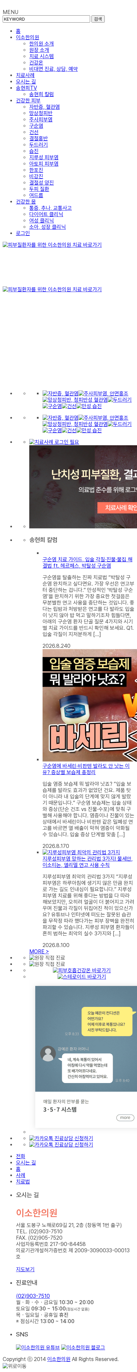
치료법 (23, 1181)
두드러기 (38, 145)
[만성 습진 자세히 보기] (89, 406)
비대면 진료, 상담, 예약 (53, 69)
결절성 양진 (41, 183)
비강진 (36, 176)
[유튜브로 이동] (38, 1347)
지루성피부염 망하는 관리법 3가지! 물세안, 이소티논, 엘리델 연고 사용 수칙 (88, 862)
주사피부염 (41, 119)
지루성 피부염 (44, 157)
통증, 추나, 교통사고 (50, 208)
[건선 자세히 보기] (69, 406)
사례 (20, 1175)
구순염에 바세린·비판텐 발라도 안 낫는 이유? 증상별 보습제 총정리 (86, 769)
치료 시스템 (41, 56)
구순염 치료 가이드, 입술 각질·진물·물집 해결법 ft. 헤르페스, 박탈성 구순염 (87, 562)
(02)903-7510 (33, 1296)
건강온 (36, 63)
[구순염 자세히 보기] (52, 406)
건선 (34, 132)
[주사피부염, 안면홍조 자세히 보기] (103, 393)
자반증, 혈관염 (44, 107)
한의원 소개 (41, 44)
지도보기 (25, 1269)
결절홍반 (38, 138)
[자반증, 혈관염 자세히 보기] (60, 393)
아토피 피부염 (44, 164)
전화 (20, 1156)
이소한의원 (27, 37)
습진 (34, 151)
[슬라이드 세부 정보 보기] (68, 264)
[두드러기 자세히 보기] (120, 400)
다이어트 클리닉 (46, 214)
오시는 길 (26, 81)
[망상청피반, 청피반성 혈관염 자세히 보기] (75, 400)
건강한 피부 (28, 100)
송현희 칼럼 (41, 94)
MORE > (39, 951)
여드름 (36, 195)
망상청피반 (41, 113)
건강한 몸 (26, 202)
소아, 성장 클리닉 (47, 227)
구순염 (36, 126)
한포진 (36, 170)
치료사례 (25, 75)
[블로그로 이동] (83, 1347)
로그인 (23, 233)
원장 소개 (39, 50)
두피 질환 (39, 189)
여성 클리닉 (41, 220)
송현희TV (26, 88)
